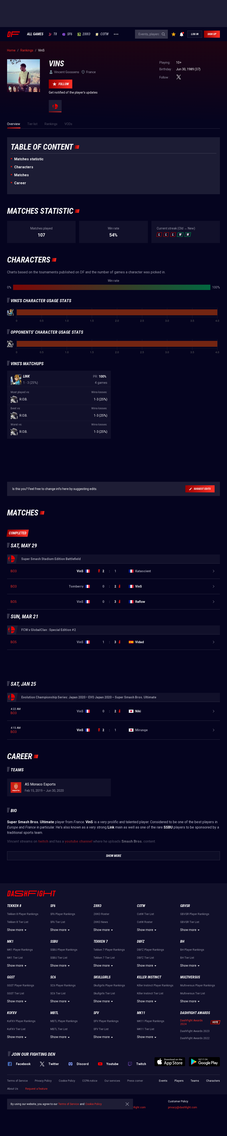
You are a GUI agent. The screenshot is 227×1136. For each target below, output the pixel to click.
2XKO (86, 34)
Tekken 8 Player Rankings (22, 914)
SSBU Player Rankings (63, 949)
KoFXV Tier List (16, 1029)
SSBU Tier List (58, 957)
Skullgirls (102, 977)
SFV (96, 1013)
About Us (12, 1088)
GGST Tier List (15, 993)
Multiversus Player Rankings (197, 985)
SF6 (69, 34)
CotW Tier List (145, 914)
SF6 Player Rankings (62, 914)
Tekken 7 (101, 941)
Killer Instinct (149, 977)
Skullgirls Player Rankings (109, 985)
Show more (15, 930)
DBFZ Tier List (145, 957)
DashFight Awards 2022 (194, 1038)
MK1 (10, 941)
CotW (104, 34)
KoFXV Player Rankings (21, 1021)
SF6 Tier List (57, 922)
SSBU (54, 941)
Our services (112, 1080)
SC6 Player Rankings (63, 985)
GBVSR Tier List (189, 922)
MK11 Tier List (145, 1029)
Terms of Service (17, 1080)
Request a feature (36, 1088)
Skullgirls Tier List (104, 993)
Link (26, 376)
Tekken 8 (14, 906)
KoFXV (12, 1013)
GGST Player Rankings (20, 985)
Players (179, 1080)
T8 (55, 34)
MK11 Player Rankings (150, 1021)
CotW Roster (145, 922)
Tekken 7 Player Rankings (109, 949)
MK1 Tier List (15, 957)
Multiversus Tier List (192, 993)
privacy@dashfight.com (182, 1107)
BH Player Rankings (192, 949)
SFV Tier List (101, 1029)
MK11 (141, 1013)
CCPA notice (89, 1080)
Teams (195, 1080)
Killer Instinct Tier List (150, 993)
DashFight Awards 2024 (191, 1022)
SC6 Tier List (58, 993)
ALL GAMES (35, 34)
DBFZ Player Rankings (150, 949)
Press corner (135, 1080)
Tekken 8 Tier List (17, 922)
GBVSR (185, 906)
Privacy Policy (43, 1080)
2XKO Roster (101, 914)
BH (182, 941)
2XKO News (101, 922)
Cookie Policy (67, 1080)
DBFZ (140, 941)
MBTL (54, 1013)
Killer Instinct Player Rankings (155, 985)
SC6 (53, 977)
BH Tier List (187, 957)
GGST (11, 977)
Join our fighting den (33, 1054)
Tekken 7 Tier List (104, 957)
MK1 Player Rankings (20, 949)
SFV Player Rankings (106, 1021)
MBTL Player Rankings (64, 1021)
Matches (21, 175)
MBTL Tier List (59, 1029)
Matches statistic (28, 159)
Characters (23, 167)
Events (163, 1080)
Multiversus (190, 977)
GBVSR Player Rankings (194, 914)
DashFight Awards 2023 (194, 1031)
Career (20, 183)
